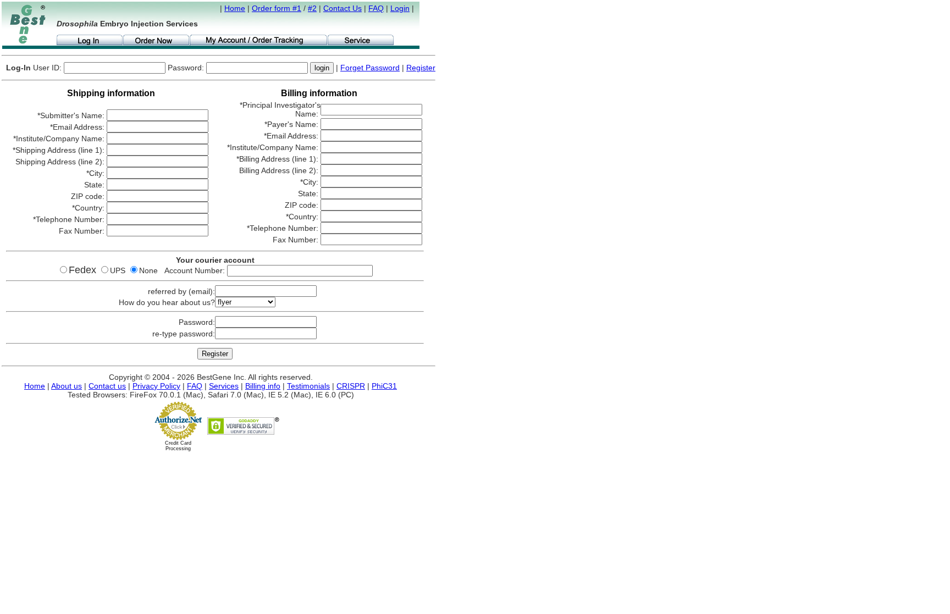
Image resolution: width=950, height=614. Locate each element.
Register (420, 67)
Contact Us (342, 8)
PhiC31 (384, 385)
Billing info (262, 385)
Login (400, 8)
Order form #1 (276, 8)
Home (234, 8)
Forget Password (370, 67)
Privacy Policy (156, 385)
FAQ (376, 8)
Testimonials (308, 385)
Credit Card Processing (178, 445)
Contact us (107, 385)
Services (224, 385)
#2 (312, 8)
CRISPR (350, 385)
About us (66, 385)
